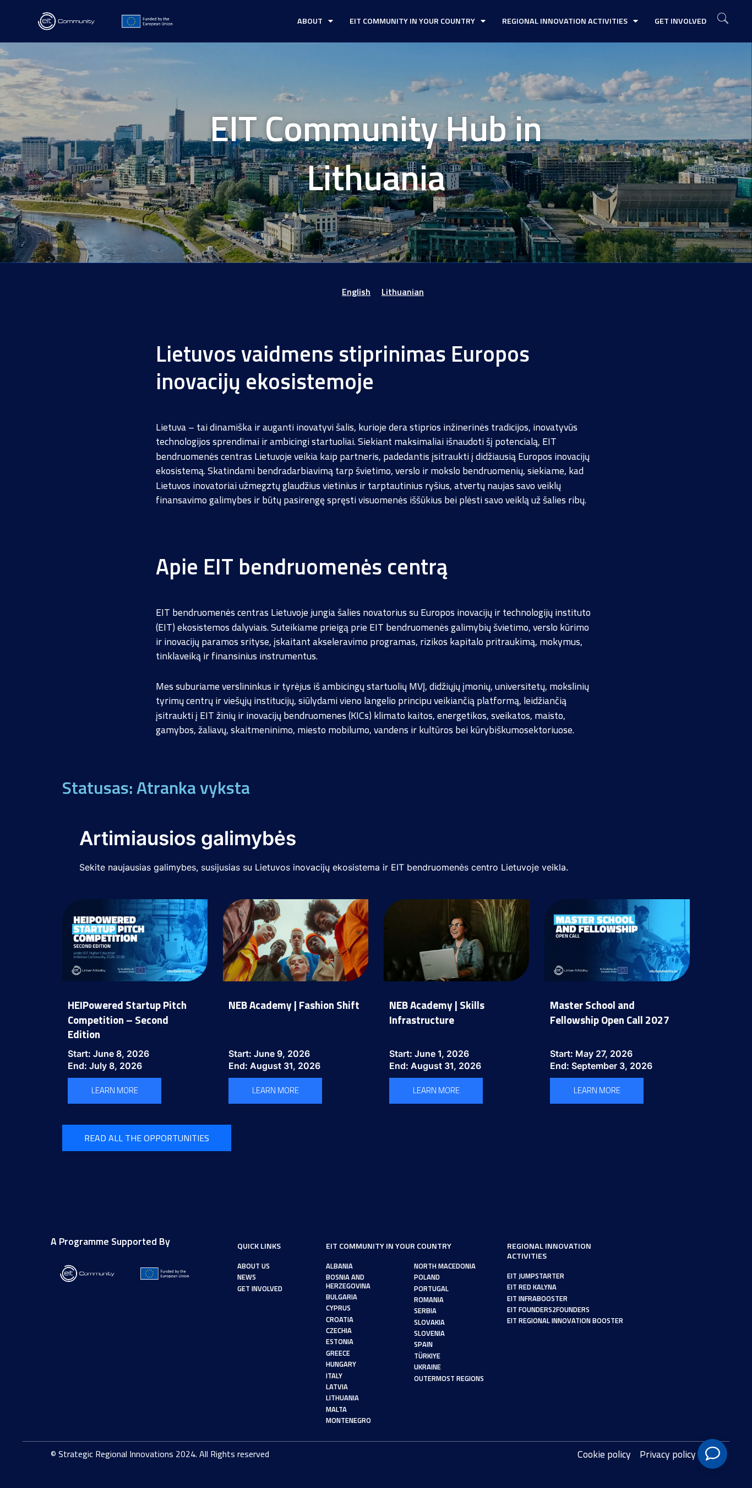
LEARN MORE (114, 1090)
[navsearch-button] (723, 19)
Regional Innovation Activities (565, 21)
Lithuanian (403, 291)
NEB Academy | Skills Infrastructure (436, 1012)
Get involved (680, 21)
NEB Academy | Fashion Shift (293, 1005)
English (356, 291)
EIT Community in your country (412, 21)
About (310, 21)
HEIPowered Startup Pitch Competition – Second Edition (127, 1019)
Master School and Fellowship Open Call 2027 (609, 1012)
